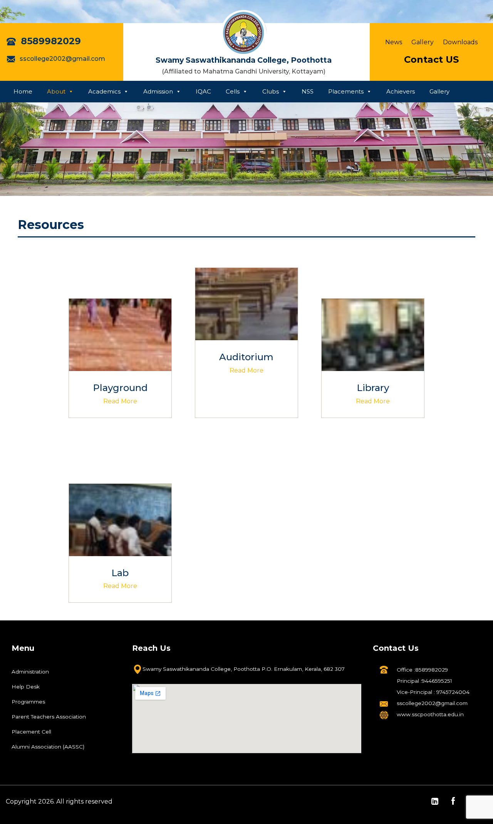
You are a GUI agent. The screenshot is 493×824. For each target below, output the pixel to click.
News (393, 42)
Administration (30, 672)
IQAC (203, 91)
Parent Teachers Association (49, 717)
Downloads (460, 42)
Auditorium (246, 357)
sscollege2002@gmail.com (61, 58)
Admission (158, 91)
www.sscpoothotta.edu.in (430, 714)
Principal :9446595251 (424, 681)
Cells (233, 91)
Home (22, 91)
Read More (120, 401)
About (56, 91)
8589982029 (49, 41)
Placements (346, 91)
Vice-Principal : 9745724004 (433, 692)
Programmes (28, 702)
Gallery (422, 42)
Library (373, 387)
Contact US (431, 59)
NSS (308, 91)
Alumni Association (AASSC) (48, 747)
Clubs (270, 91)
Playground (120, 387)
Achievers (400, 91)
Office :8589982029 (422, 670)
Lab (120, 572)
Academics (104, 91)
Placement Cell (31, 732)
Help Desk (26, 687)
